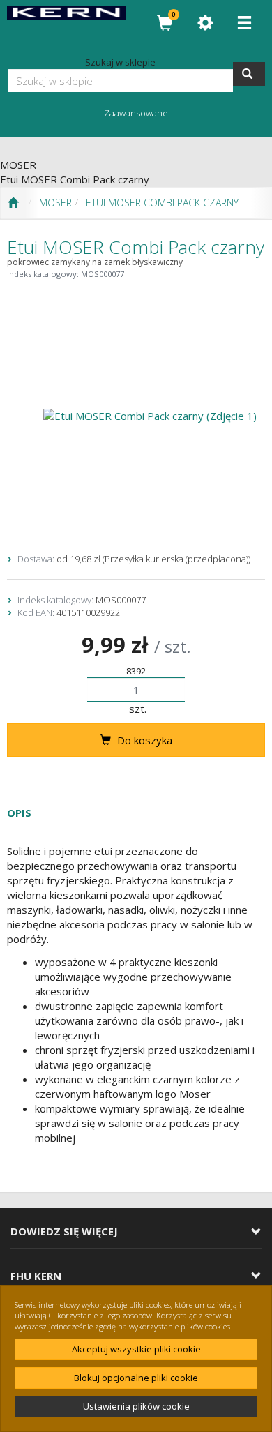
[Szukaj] (249, 74)
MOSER (55, 202)
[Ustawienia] (205, 22)
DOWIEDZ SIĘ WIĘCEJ (64, 1231)
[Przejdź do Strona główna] (13, 203)
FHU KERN (35, 1276)
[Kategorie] (244, 22)
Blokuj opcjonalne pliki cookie (136, 1377)
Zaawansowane (136, 113)
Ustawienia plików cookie (136, 1406)
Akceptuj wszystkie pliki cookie (136, 1349)
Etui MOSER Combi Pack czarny (162, 202)
